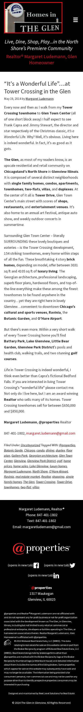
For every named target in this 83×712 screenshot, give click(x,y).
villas (35, 487)
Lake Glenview (38, 466)
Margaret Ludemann (17, 471)
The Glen (28, 482)
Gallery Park (19, 456)
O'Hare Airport (58, 471)
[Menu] (76, 20)
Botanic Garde (13, 450)
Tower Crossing (45, 482)
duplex (60, 450)
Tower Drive (64, 482)
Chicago (29, 450)
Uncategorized (30, 445)
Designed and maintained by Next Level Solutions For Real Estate (41, 693)
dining (50, 450)
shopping (58, 477)
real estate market (28, 477)
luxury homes (58, 466)
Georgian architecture (43, 456)
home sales (20, 466)
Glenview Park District (41, 461)
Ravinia (9, 477)
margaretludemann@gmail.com (50, 433)
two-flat (26, 487)
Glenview (20, 461)
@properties (67, 445)
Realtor (46, 477)
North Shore (40, 471)
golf (59, 461)
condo (40, 450)
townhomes (11, 487)
